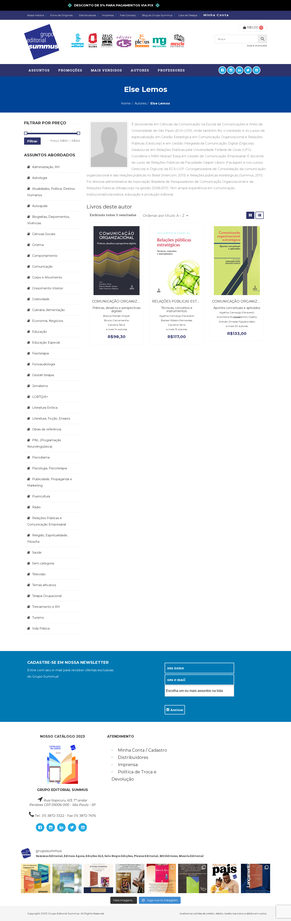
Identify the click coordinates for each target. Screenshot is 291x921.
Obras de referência (46, 429)
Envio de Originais (61, 15)
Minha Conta (216, 15)
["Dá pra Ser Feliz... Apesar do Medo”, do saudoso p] (192, 878)
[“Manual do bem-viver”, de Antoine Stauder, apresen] (67, 878)
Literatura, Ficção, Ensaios (51, 418)
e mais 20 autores (237, 326)
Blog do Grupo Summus (157, 15)
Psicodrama (41, 457)
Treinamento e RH (46, 607)
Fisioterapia (40, 353)
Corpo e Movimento (47, 277)
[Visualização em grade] (250, 215)
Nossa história (35, 15)
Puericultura (41, 496)
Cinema (38, 245)
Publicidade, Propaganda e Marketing (49, 482)
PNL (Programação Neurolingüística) (44, 443)
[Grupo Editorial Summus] (41, 42)
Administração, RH (46, 167)
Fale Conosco (128, 15)
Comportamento (45, 256)
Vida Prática (41, 628)
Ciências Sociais (43, 234)
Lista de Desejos (188, 15)
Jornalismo (40, 386)
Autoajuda (39, 206)
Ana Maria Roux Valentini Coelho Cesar (237, 317)
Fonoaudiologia (43, 364)
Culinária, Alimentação (48, 310)
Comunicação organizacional (122, 301)
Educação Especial (46, 342)
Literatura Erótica (45, 408)
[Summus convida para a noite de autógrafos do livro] (98, 878)
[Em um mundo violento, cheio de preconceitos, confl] (35, 878)
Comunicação (42, 266)
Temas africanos (44, 585)
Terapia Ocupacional (47, 596)
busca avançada (257, 45)
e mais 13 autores (176, 329)
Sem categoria (43, 563)
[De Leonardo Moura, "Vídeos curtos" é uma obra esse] (130, 878)
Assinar (176, 710)
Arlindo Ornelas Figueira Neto (237, 321)
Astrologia (39, 178)
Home (126, 103)
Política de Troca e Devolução (133, 775)
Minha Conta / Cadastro (142, 750)
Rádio (36, 507)
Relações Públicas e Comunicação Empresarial (46, 521)
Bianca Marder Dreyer (116, 315)
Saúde (37, 552)
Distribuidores (87, 15)
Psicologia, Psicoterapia (49, 468)
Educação (39, 332)
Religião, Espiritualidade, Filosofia (47, 538)
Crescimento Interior (47, 288)
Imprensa (108, 15)
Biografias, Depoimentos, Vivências (48, 220)
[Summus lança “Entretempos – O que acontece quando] (255, 878)
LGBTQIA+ (40, 397)
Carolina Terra (116, 324)
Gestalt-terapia (43, 375)
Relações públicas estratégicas (184, 301)
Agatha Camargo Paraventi (176, 315)
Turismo (38, 618)
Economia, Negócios (47, 321)
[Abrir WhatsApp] (280, 910)
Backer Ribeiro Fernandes (176, 320)
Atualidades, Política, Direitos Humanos (51, 192)
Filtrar (32, 141)
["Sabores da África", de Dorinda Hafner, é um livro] (161, 878)
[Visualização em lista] (259, 215)
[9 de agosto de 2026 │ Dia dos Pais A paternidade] (224, 878)
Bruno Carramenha (116, 320)
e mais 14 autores (116, 329)
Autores (140, 103)
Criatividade (40, 299)
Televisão (39, 574)
